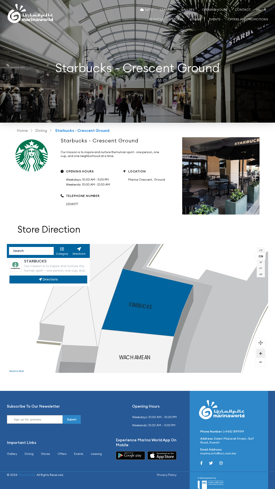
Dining (196, 19)
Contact (243, 10)
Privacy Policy (167, 475)
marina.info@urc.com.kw (218, 453)
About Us (156, 19)
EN (258, 10)
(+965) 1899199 (233, 431)
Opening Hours (215, 10)
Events (215, 19)
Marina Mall (26, 475)
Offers (62, 454)
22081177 (72, 204)
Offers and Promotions (248, 19)
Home (22, 130)
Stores (177, 19)
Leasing (166, 10)
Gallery (188, 10)
